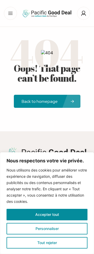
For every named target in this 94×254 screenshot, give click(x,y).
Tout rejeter (47, 242)
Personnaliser (47, 228)
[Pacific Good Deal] (47, 13)
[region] (47, 203)
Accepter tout (47, 214)
